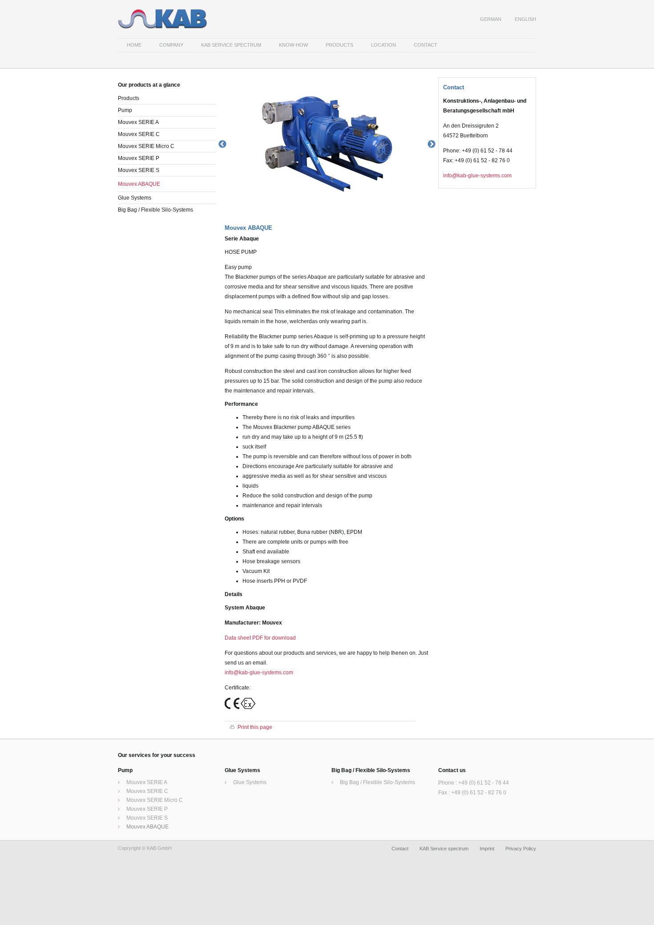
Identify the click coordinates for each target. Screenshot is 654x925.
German (490, 19)
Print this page (255, 727)
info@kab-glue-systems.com (259, 672)
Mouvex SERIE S (138, 170)
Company (171, 45)
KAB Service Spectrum (231, 45)
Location (383, 45)
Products (339, 45)
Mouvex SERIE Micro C (146, 146)
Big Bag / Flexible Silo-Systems (155, 210)
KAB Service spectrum (444, 848)
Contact (425, 45)
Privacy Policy (520, 848)
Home (134, 45)
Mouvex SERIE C (139, 134)
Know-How (293, 45)
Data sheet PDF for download (260, 638)
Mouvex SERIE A (138, 122)
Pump (125, 110)
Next (431, 144)
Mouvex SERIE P (138, 158)
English (525, 19)
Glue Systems (134, 198)
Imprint (487, 848)
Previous (222, 144)
